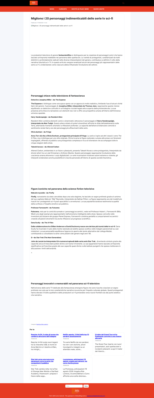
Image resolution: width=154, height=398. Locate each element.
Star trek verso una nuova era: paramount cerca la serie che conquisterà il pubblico (42, 361)
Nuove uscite (98, 9)
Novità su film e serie (80, 9)
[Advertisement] (77, 39)
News (52, 9)
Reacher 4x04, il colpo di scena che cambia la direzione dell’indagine (45, 335)
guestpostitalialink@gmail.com (96, 396)
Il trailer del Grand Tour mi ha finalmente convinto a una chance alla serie (108, 336)
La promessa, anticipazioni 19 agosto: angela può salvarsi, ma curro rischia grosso (75, 361)
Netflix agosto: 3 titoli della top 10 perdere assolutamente (76, 335)
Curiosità (63, 9)
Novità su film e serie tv (42, 324)
